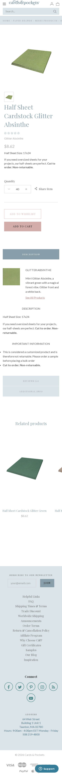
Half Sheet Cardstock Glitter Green (24, 510)
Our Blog (31, 655)
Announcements (31, 621)
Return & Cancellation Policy (31, 630)
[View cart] (57, 4)
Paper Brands (22, 20)
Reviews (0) (31, 381)
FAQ (31, 601)
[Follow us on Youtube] (31, 697)
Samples (31, 650)
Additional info (31, 391)
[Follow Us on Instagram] (42, 686)
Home (6, 20)
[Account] (51, 4)
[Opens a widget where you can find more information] (47, 769)
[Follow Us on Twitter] (20, 686)
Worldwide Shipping (31, 616)
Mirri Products (46, 20)
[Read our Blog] (53, 686)
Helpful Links (31, 596)
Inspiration (31, 660)
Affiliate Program (31, 635)
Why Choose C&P (31, 640)
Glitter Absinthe (13, 138)
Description (31, 254)
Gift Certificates (31, 645)
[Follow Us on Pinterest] (31, 686)
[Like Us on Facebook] (8, 686)
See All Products (35, 297)
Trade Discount (31, 611)
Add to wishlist (23, 214)
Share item (46, 189)
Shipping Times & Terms (31, 606)
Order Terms (31, 625)
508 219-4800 (31, 734)
